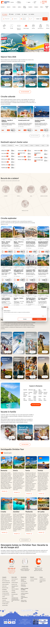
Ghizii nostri (4, 586)
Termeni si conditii (24, 591)
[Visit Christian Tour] (5, 2)
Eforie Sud (45, 392)
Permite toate (39, 319)
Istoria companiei (5, 584)
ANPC (13, 596)
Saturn (45, 396)
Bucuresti (4, 145)
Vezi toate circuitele (35, 135)
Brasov (43, 145)
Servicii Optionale (24, 583)
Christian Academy (5, 593)
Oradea (26, 145)
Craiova (31, 145)
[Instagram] (6, 620)
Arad (44, 398)
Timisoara (16, 145)
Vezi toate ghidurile (25, 539)
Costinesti (35, 392)
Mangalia (40, 393)
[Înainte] (47, 135)
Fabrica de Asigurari (5, 601)
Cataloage (13, 590)
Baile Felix (25, 389)
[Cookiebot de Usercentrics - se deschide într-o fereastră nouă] (42, 307)
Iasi (21, 145)
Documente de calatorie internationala (23, 580)
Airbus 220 (13, 580)
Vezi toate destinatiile (25, 91)
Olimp (29, 396)
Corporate (4, 600)
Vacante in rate (14, 584)
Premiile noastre (5, 603)
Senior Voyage (24, 7)
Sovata (35, 398)
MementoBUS (4, 598)
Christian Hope (5, 591)
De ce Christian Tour (6, 580)
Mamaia (35, 393)
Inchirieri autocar (15, 582)
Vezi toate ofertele (25, 444)
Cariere (3, 596)
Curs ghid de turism (5, 594)
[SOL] (43, 623)
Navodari (45, 393)
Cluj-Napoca (10, 145)
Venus (40, 398)
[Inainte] (47, 42)
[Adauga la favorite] (2, 107)
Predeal (40, 396)
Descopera (8, 72)
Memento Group (5, 587)
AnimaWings (4, 589)
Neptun (24, 396)
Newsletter (14, 592)
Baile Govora (30, 389)
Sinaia (29, 398)
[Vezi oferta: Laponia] (25, 42)
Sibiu (48, 145)
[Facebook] (4, 620)
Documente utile (14, 594)
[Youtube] (15, 620)
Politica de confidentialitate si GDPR (24, 597)
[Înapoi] (43, 135)
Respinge (24, 319)
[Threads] (13, 620)
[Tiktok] (11, 620)
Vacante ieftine (5, 605)
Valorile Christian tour (6, 582)
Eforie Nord (41, 392)
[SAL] (43, 620)
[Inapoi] (2, 42)
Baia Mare (37, 145)
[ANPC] (35, 621)
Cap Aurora (25, 392)
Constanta (30, 392)
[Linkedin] (8, 620)
